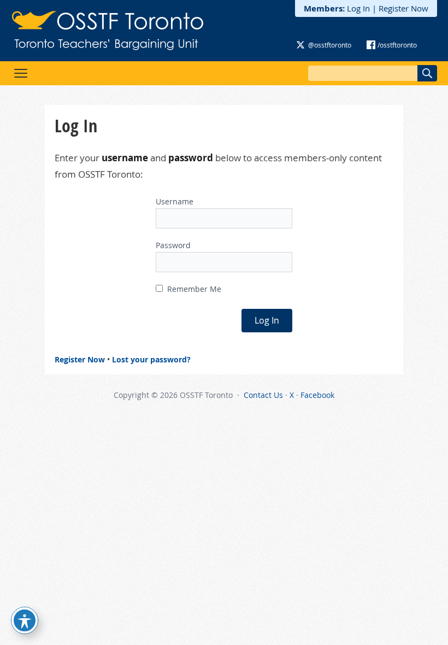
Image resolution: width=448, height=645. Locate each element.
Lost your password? (151, 359)
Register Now (403, 8)
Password (173, 245)
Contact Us (263, 395)
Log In (358, 8)
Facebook (317, 395)
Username (174, 201)
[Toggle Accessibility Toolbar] (24, 620)
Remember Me (193, 289)
